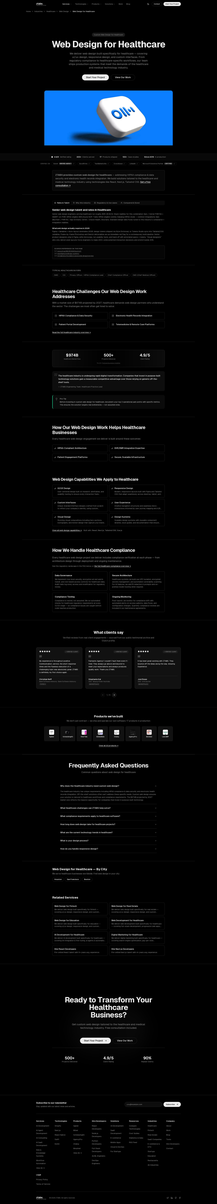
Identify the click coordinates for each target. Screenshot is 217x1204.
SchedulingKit (79, 1135)
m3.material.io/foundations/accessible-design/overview (75, 256)
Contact (157, 4)
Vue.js (119, 530)
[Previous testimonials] (103, 695)
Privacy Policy (42, 1180)
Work (121, 4)
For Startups (116, 1151)
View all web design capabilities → (67, 530)
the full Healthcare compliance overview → (112, 566)
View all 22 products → (108, 746)
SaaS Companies (155, 1139)
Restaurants (153, 1160)
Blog (128, 4)
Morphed (76, 1148)
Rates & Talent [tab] (63, 203)
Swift (57, 1139)
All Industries (153, 1165)
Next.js (101, 530)
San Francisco (73, 879)
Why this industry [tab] (83, 203)
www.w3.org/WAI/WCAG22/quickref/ (69, 251)
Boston (87, 879)
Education (152, 1156)
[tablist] (108, 203)
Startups (151, 1151)
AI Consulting (41, 1138)
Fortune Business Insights (111, 363)
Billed (75, 1130)
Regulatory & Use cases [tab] (107, 203)
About (168, 1126)
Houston (58, 879)
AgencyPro (77, 1139)
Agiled (75, 1126)
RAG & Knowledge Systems (40, 1153)
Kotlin (57, 1144)
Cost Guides (134, 1133)
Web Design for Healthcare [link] (84, 11)
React (94, 530)
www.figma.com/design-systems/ (68, 253)
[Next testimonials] (114, 695)
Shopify (58, 1126)
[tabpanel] (108, 224)
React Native (60, 1135)
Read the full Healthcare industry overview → (71, 332)
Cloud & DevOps (117, 1147)
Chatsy (76, 1144)
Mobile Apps (116, 1142)
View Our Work (123, 77)
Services (66, 4)
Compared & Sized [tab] (131, 203)
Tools (168, 1139)
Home (28, 11)
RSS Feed (133, 1142)
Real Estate (152, 1135)
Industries (39, 11)
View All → (40, 1168)
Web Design (64, 11)
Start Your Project (172, 4)
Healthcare (50, 11)
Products (95, 4)
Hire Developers (172, 1144)
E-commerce (116, 1138)
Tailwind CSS (110, 530)
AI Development (42, 1126)
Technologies (80, 4)
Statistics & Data (136, 1138)
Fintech (151, 1130)
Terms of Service (43, 1184)
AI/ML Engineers (98, 1156)
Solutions (109, 4)
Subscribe (170, 1104)
